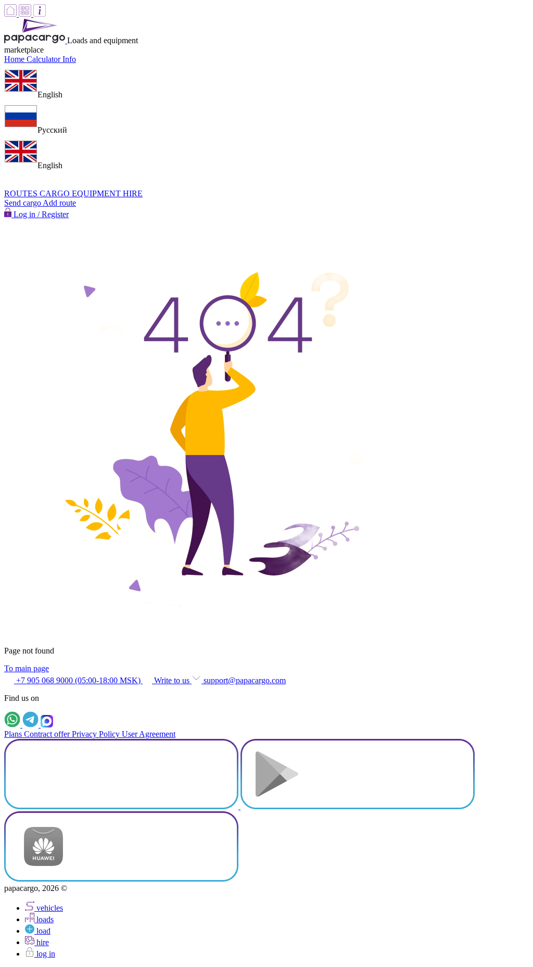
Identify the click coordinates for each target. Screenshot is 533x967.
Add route (59, 202)
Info (69, 59)
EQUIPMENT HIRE (107, 193)
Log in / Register (40, 214)
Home (15, 59)
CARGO (56, 193)
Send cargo (23, 202)
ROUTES (22, 193)
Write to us (172, 680)
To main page (26, 668)
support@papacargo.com (243, 680)
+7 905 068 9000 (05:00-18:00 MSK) (78, 680)
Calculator (44, 59)
